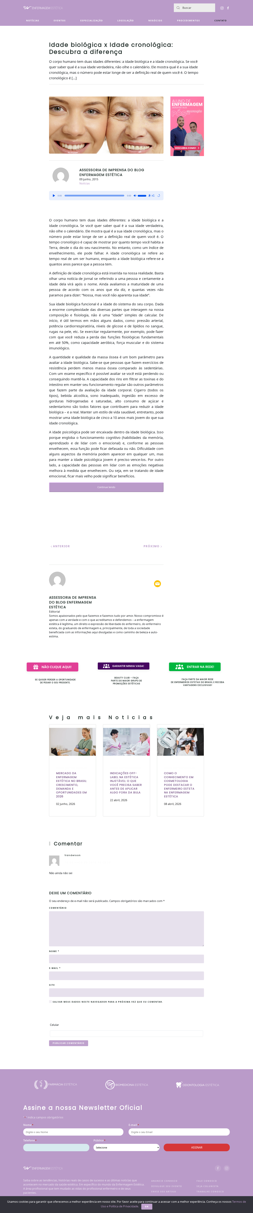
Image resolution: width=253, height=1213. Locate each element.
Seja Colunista (208, 1186)
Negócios (155, 20)
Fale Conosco (207, 1180)
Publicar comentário (69, 1043)
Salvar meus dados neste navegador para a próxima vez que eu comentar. (107, 1001)
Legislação (125, 20)
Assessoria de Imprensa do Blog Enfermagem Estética (111, 172)
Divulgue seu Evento (166, 1186)
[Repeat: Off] (158, 195)
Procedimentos (188, 20)
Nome (54, 951)
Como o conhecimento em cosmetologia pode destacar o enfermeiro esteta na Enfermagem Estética (179, 784)
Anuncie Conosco (164, 1180)
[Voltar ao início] (43, 7)
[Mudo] (135, 195)
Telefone (29, 1140)
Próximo (152, 546)
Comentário (58, 907)
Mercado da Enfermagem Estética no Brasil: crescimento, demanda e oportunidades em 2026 (71, 784)
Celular (54, 1025)
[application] (106, 195)
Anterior (61, 546)
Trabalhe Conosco (210, 1191)
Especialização (91, 20)
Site (52, 985)
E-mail (55, 968)
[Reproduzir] (54, 195)
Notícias (32, 20)
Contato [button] (220, 20)
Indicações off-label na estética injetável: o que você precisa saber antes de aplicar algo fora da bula (126, 782)
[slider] (142, 195)
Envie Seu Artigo (163, 1191)
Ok (147, 1206)
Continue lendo (106, 487)
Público (99, 1140)
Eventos (60, 20)
